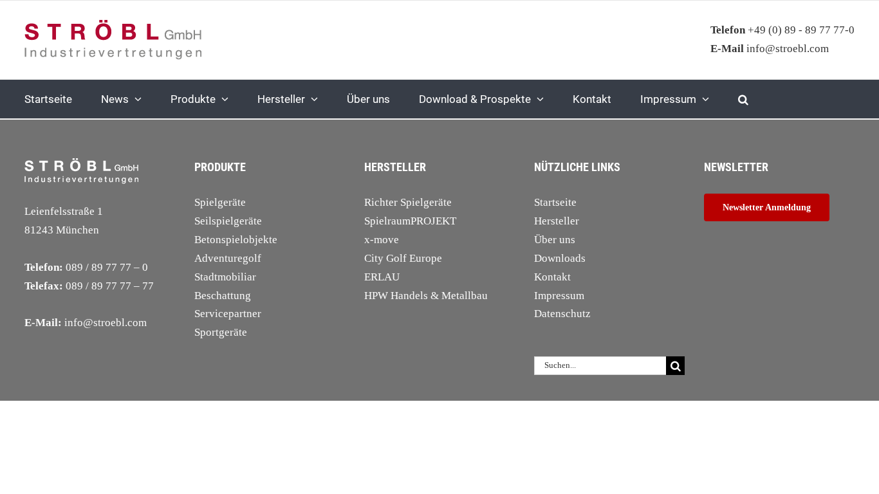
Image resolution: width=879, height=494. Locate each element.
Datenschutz (562, 313)
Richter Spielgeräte (408, 202)
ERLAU (382, 277)
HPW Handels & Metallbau (426, 295)
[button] (743, 99)
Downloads (560, 258)
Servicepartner (227, 313)
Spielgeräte (220, 202)
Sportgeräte (220, 332)
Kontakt (552, 277)
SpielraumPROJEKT (410, 221)
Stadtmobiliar (225, 277)
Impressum (559, 295)
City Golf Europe (403, 258)
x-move (381, 239)
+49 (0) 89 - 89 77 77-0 (782, 30)
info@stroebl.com (769, 48)
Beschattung (222, 295)
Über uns (554, 239)
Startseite (555, 202)
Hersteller (556, 221)
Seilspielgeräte (228, 221)
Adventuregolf (227, 258)
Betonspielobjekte (235, 239)
